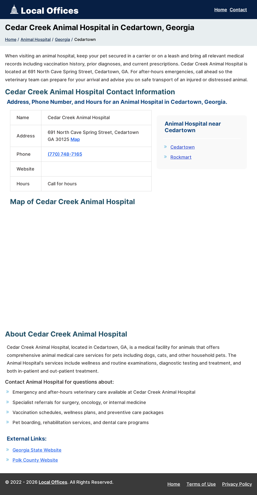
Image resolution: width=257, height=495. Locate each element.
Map (75, 139)
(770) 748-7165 (65, 154)
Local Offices (53, 482)
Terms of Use (201, 484)
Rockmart (180, 157)
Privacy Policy (237, 484)
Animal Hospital (36, 39)
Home (220, 9)
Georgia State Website (37, 450)
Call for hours (62, 183)
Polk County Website (35, 460)
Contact (238, 9)
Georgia (62, 39)
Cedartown (85, 39)
